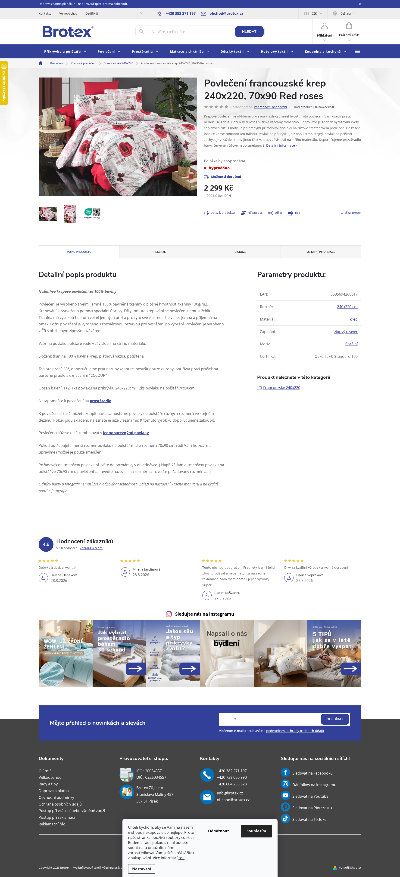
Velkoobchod (68, 13)
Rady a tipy (48, 784)
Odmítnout (218, 831)
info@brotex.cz (230, 793)
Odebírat (335, 719)
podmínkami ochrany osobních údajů (295, 731)
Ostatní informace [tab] (321, 252)
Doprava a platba (54, 790)
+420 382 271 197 (232, 770)
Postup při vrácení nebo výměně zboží (72, 810)
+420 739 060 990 (232, 777)
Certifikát (91, 13)
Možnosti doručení (226, 176)
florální (351, 343)
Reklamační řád (52, 824)
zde (181, 857)
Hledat (249, 31)
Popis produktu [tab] (79, 252)
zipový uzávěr (346, 331)
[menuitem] (65, 51)
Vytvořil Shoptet (350, 867)
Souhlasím (256, 831)
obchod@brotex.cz (233, 799)
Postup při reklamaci (57, 817)
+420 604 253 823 (232, 784)
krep (354, 319)
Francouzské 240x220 (281, 387)
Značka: (351, 212)
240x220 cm (347, 306)
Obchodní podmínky (56, 797)
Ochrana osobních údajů (60, 804)
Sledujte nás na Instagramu (204, 614)
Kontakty (45, 13)
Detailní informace (280, 145)
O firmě (45, 770)
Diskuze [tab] (240, 252)
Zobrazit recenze (91, 548)
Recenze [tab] (159, 252)
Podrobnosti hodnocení (270, 107)
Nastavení (141, 868)
